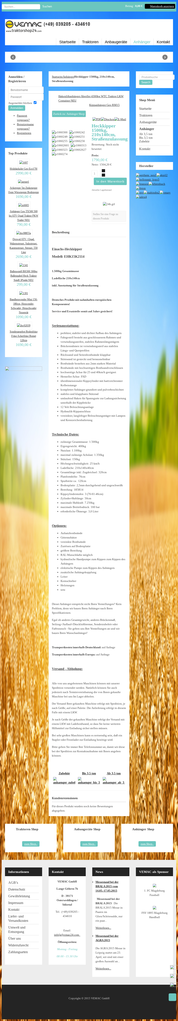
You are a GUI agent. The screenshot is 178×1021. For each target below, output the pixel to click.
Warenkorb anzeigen (162, 6)
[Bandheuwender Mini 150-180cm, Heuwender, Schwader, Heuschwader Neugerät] (23, 293)
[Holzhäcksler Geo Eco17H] (23, 162)
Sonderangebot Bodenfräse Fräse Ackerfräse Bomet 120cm (24, 336)
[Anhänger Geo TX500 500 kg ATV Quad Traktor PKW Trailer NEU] (23, 205)
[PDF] (96, 119)
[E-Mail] (120, 119)
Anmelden (16, 108)
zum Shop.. (30, 844)
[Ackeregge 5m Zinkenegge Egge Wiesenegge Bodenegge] (23, 181)
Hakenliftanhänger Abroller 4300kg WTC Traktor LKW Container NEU (91, 98)
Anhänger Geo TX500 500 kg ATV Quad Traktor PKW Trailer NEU (23, 216)
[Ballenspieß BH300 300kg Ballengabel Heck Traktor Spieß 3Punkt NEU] (23, 265)
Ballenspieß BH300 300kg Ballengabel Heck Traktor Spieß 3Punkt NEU (23, 276)
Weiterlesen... (103, 927)
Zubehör (64, 773)
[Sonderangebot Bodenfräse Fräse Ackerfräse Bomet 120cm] (23, 325)
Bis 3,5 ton (89, 773)
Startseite (57, 76)
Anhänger (68, 76)
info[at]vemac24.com (67, 934)
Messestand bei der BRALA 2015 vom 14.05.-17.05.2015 (107, 886)
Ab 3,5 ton (114, 773)
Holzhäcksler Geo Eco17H (23, 168)
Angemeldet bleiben (20, 103)
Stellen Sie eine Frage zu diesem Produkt (105, 216)
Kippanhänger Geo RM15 (104, 105)
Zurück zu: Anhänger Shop (69, 113)
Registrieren (24, 133)
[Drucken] (107, 119)
